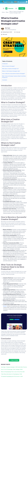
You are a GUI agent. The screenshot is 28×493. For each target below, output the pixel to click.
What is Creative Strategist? (8, 66)
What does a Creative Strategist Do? (10, 68)
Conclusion (4, 79)
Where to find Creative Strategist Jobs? (11, 71)
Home (3, 12)
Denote (5, 306)
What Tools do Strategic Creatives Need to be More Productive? (14, 76)
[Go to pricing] (14, 2)
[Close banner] (26, 2)
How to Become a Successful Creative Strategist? (13, 73)
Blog (7, 12)
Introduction (5, 63)
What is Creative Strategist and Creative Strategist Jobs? (16, 12)
